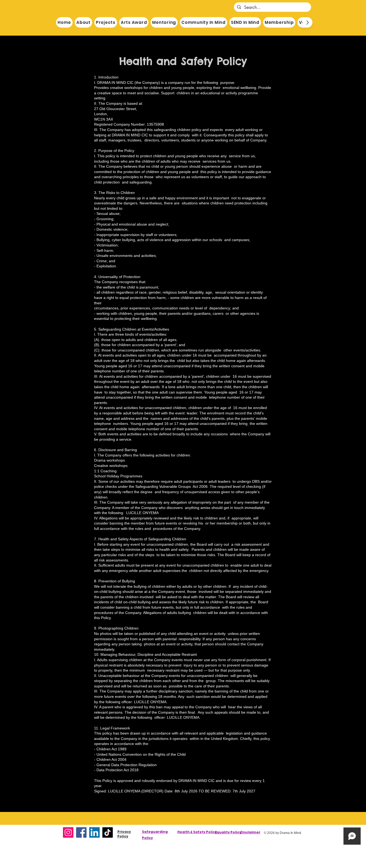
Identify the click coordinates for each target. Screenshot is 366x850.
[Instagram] (68, 832)
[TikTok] (107, 832)
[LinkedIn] (94, 832)
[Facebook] (81, 832)
